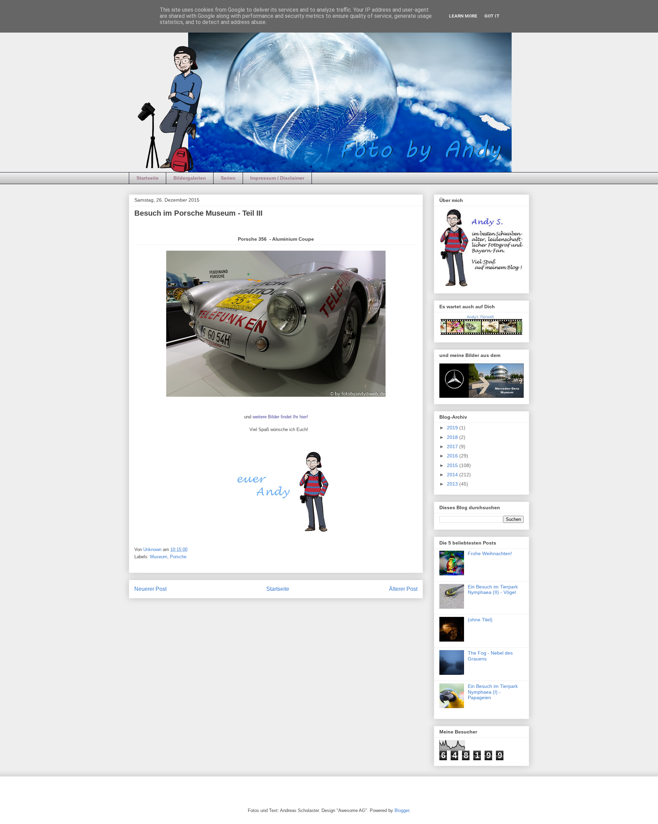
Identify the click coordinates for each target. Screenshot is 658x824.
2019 (453, 427)
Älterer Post (403, 589)
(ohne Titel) (480, 619)
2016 (453, 455)
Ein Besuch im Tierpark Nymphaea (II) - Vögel (493, 589)
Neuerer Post (150, 589)
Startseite (147, 178)
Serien (228, 178)
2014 (453, 474)
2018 (453, 437)
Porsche (178, 556)
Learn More (463, 16)
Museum (158, 556)
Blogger (401, 810)
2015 (453, 465)
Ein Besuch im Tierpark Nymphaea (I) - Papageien (493, 692)
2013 (453, 484)
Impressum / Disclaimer (277, 178)
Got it (492, 16)
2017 (453, 446)
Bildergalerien (189, 178)
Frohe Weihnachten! (490, 553)
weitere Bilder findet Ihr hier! (280, 416)
